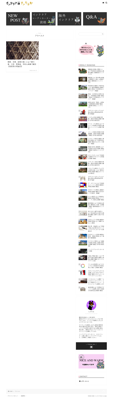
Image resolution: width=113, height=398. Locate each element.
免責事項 (23, 395)
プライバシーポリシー (13, 395)
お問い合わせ (85, 381)
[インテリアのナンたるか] (19, 6)
